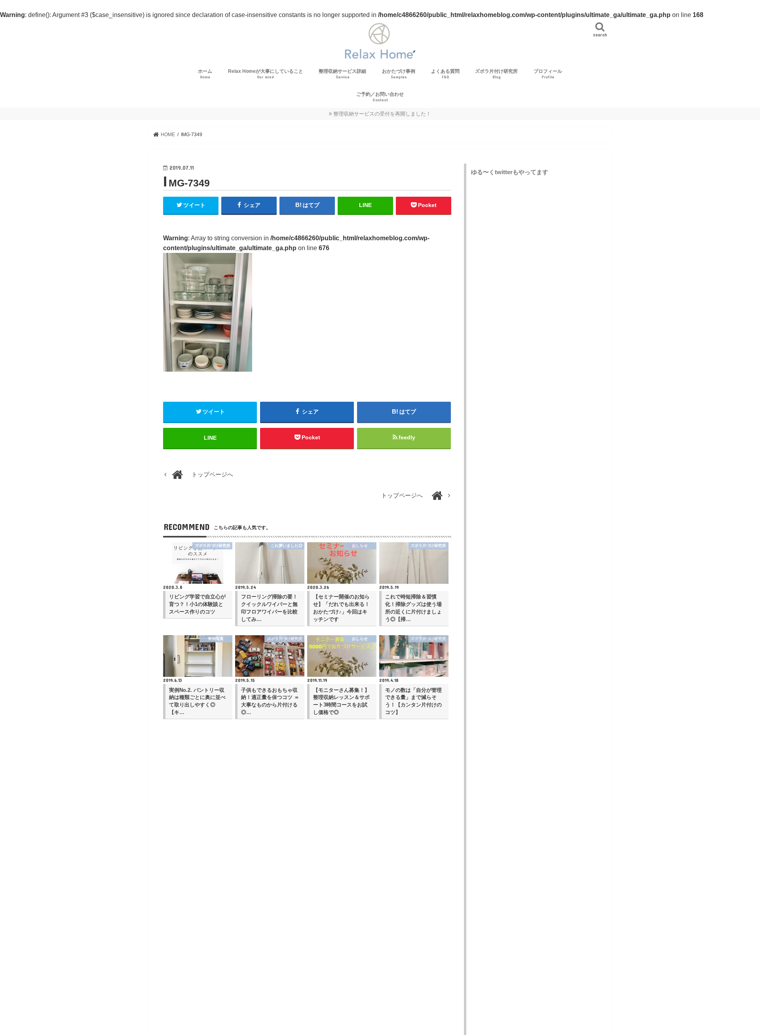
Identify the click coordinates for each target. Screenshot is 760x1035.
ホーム (205, 73)
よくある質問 (445, 73)
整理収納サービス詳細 (342, 73)
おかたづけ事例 (398, 73)
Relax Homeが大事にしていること (265, 73)
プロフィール (548, 73)
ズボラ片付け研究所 (496, 73)
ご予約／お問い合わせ (380, 96)
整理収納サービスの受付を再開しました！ (382, 114)
